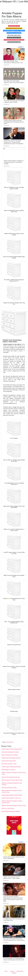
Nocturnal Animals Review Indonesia (11, 777)
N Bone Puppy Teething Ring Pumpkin (11, 766)
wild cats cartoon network (14, 42)
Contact (12, 971)
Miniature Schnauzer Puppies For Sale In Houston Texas (12, 791)
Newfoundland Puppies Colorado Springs (12, 795)
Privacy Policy (20, 971)
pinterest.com (10, 742)
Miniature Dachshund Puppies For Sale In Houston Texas (12, 801)
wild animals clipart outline (14, 35)
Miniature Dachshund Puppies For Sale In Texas (14, 805)
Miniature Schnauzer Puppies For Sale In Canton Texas (14, 773)
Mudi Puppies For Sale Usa (8, 769)
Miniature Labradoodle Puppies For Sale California (12, 783)
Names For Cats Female (8, 808)
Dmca (6, 971)
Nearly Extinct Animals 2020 (9, 761)
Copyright (14, 973)
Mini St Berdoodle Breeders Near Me (11, 811)
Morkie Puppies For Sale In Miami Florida (12, 780)
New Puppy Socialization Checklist (10, 752)
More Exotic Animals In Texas (9, 763)
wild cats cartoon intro (14, 26)
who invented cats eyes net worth (14, 28)
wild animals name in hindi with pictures (14, 40)
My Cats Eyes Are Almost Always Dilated (12, 749)
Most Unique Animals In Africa (9, 787)
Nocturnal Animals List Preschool (10, 755)
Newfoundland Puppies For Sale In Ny (11, 798)
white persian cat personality (14, 33)
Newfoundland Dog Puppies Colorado (11, 758)
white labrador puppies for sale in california (14, 30)
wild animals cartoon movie (14, 37)
